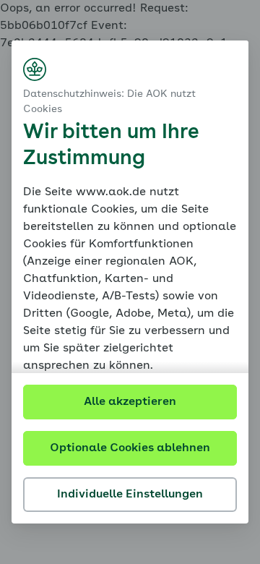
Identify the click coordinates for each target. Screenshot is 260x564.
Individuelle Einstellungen (130, 494)
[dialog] (130, 282)
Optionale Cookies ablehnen (130, 448)
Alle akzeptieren (130, 402)
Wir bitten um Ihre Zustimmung (111, 146)
